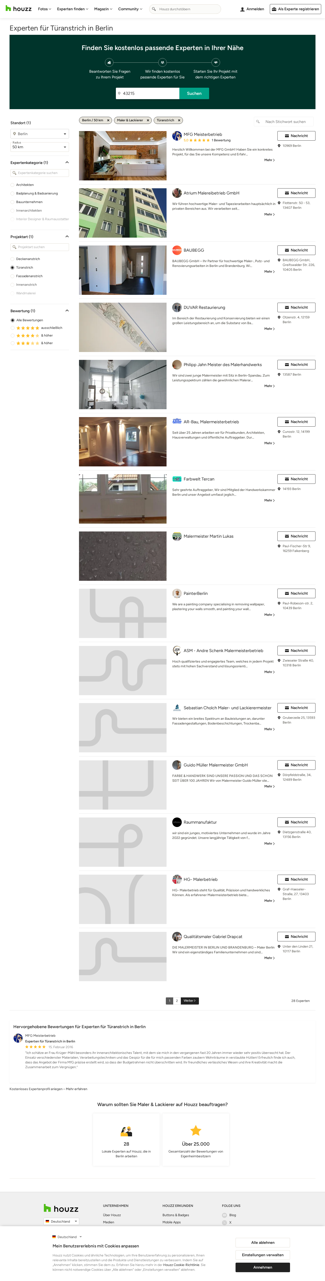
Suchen (194, 93)
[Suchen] (154, 9)
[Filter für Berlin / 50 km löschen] (108, 120)
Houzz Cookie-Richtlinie (181, 1265)
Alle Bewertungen (29, 320)
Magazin (101, 9)
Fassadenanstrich (29, 276)
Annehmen (262, 1267)
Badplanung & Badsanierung (37, 193)
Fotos (43, 9)
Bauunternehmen (29, 202)
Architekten (25, 185)
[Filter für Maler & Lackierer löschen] (148, 120)
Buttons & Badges (175, 1215)
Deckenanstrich (28, 259)
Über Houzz (112, 1215)
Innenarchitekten (29, 211)
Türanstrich (24, 267)
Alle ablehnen (263, 1242)
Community (128, 9)
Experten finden (71, 9)
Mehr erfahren (76, 1089)
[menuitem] (44, 9)
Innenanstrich (26, 285)
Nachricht (299, 135)
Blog (232, 1215)
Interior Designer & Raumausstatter (42, 219)
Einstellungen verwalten (263, 1255)
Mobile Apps (171, 1222)
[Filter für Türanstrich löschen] (179, 120)
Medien (108, 1222)
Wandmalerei (26, 293)
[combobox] (185, 9)
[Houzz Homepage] (18, 8)
